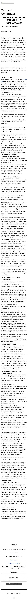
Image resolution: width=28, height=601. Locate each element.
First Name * (14, 572)
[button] (22, 4)
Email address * (14, 577)
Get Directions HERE (14, 563)
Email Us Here (14, 560)
